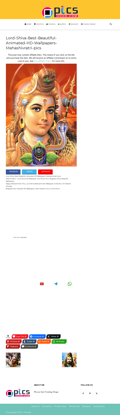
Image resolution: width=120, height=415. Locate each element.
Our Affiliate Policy (43, 61)
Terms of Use (74, 406)
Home (28, 24)
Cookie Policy (99, 406)
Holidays (74, 24)
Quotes (62, 24)
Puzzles (51, 24)
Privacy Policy (60, 406)
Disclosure (86, 406)
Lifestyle (40, 24)
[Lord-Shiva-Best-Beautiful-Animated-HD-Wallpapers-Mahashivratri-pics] (41, 165)
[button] (110, 24)
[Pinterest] (90, 393)
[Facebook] (83, 393)
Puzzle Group (89, 24)
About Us (35, 406)
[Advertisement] (41, 213)
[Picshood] (60, 9)
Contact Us (46, 406)
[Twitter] (96, 393)
